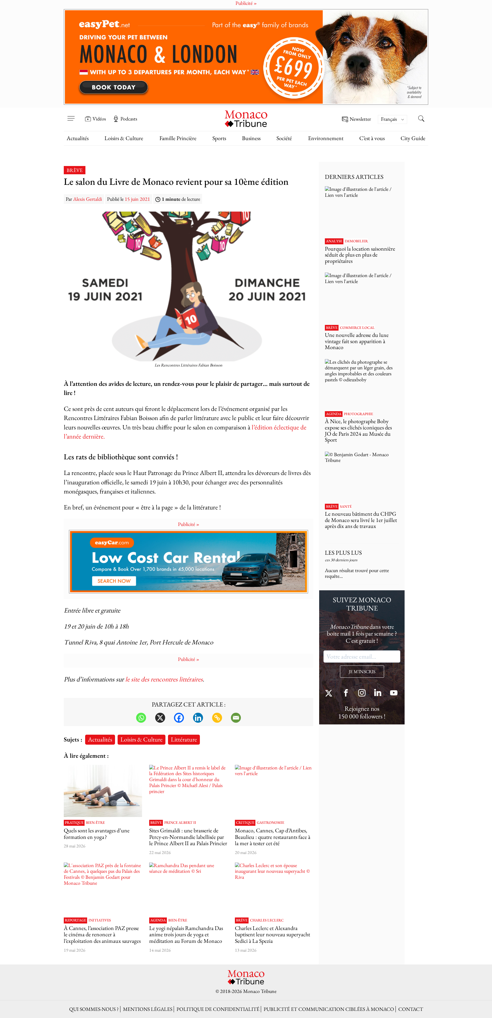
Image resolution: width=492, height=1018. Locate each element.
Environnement (325, 138)
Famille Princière (177, 138)
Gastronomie (270, 823)
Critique (245, 823)
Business (251, 138)
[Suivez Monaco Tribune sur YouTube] (394, 693)
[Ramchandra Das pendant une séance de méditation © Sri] (188, 889)
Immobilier (356, 241)
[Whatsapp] (141, 718)
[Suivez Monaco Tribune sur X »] (330, 693)
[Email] (236, 718)
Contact (410, 1009)
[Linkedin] (198, 718)
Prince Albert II (180, 823)
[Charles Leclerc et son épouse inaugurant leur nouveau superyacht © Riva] (274, 889)
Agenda (158, 920)
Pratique (74, 823)
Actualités (78, 138)
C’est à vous (372, 138)
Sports (219, 138)
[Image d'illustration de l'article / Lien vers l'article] (103, 791)
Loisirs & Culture (123, 138)
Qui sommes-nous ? (94, 1009)
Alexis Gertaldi (87, 199)
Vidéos (99, 119)
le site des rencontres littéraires (164, 679)
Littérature (184, 739)
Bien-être (95, 823)
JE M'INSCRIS (362, 672)
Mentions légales (147, 1009)
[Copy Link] (217, 718)
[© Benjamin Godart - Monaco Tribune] (362, 476)
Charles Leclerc (267, 920)
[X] (160, 718)
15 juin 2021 (137, 199)
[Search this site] (421, 119)
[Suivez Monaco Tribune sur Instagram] (362, 693)
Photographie (358, 414)
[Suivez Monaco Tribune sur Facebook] (346, 693)
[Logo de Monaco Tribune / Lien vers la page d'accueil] (246, 118)
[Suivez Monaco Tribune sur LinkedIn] (378, 693)
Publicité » (188, 524)
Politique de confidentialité (218, 1009)
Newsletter (360, 119)
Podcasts (128, 119)
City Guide (413, 138)
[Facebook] (179, 718)
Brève (75, 170)
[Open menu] (71, 115)
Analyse (334, 241)
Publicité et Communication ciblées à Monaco (329, 1009)
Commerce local (357, 328)
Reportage (75, 920)
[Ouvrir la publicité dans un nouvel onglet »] (246, 57)
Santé (346, 507)
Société (284, 138)
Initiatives (100, 920)
